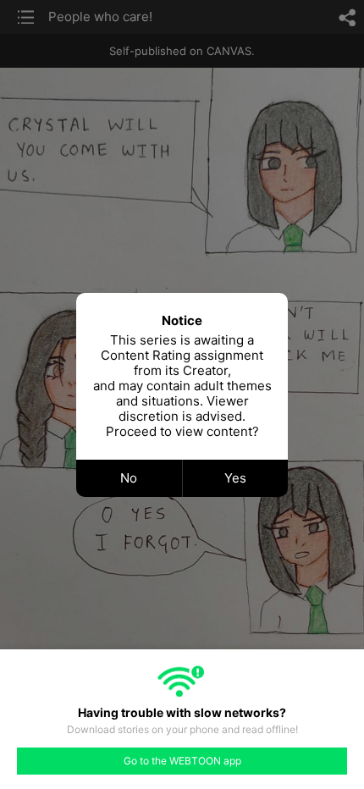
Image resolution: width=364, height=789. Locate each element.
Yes (235, 478)
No (128, 478)
